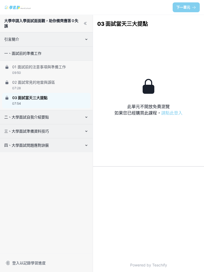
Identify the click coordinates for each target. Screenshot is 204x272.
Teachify (159, 265)
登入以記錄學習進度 (29, 263)
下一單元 (183, 7)
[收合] (85, 23)
